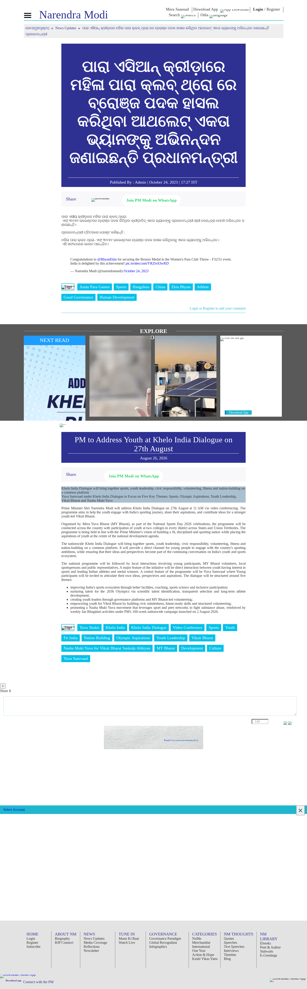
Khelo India (115, 627)
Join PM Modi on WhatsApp (151, 200)
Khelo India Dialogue (149, 627)
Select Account (14, 809)
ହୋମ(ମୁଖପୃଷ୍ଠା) (37, 28)
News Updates (66, 28)
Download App (238, 412)
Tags (68, 287)
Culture (215, 648)
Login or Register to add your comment (218, 308)
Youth (230, 627)
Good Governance (78, 297)
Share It (5, 691)
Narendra (73, 14)
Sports (121, 287)
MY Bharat (166, 648)
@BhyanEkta (107, 259)
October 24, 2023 (136, 271)
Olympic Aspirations (133, 638)
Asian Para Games (95, 287)
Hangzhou (141, 287)
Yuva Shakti (89, 627)
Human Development (117, 297)
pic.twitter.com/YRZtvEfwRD (147, 263)
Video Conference (187, 627)
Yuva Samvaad (76, 658)
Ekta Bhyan (181, 287)
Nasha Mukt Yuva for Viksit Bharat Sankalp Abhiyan (107, 648)
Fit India (71, 638)
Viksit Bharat (202, 638)
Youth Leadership (170, 638)
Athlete (203, 287)
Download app (13, 980)
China (160, 287)
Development (192, 648)
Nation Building (97, 638)
